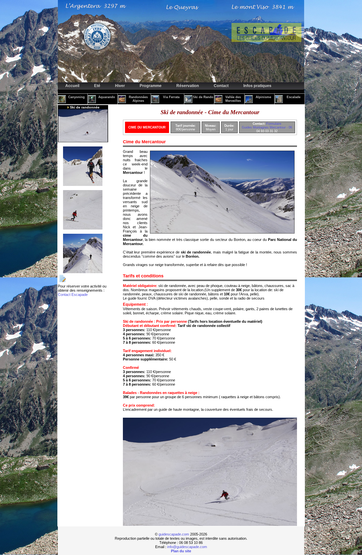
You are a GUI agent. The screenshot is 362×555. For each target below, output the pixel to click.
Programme (151, 86)
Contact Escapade (73, 294)
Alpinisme (263, 97)
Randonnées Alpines (138, 99)
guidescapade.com (174, 534)
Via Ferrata (171, 97)
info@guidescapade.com (187, 547)
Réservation (187, 86)
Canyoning (76, 97)
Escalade (293, 97)
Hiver (120, 86)
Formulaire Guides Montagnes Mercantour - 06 (267, 125)
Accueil (72, 86)
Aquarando (106, 97)
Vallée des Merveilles (233, 99)
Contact (221, 86)
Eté (97, 86)
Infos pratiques (257, 86)
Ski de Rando (203, 97)
